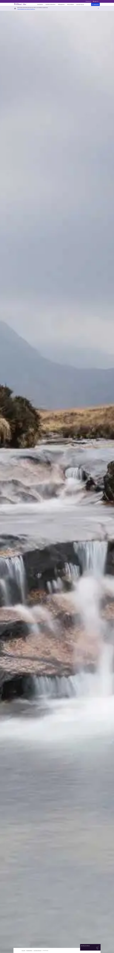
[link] (95, 4)
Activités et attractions (50, 4)
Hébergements (61, 4)
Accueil (23, 950)
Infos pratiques (70, 4)
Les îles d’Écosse (37, 950)
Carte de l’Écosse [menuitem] (80, 4)
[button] (98, 8)
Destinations (40, 4)
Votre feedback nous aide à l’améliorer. (26, 9)
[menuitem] (40, 4)
